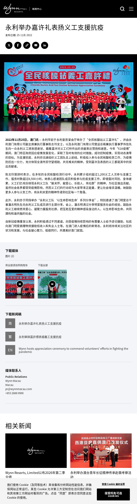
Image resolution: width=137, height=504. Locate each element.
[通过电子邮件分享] (35, 45)
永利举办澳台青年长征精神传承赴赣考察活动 (100, 474)
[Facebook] (17, 45)
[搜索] (122, 9)
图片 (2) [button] (9, 256)
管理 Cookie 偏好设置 (113, 484)
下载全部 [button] (43, 265)
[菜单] (131, 9)
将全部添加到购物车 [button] (16, 265)
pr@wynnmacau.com (18, 389)
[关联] (26, 45)
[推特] (8, 45)
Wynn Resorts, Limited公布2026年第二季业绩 (35, 474)
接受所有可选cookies (113, 494)
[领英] (44, 45)
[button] (19, 284)
